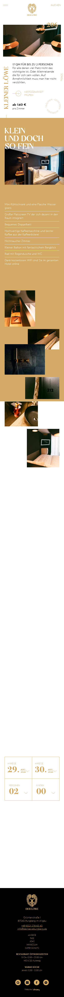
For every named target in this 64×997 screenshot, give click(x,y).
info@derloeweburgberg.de (32, 928)
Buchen (56, 5)
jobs (32, 941)
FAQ (32, 938)
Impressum (32, 945)
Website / (29, 989)
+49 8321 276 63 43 (32, 925)
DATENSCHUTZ (32, 948)
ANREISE (32, 935)
